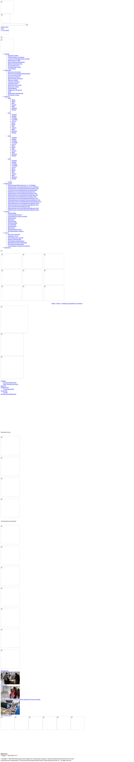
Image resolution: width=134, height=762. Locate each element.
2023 (9, 159)
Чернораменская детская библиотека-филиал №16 (23, 203)
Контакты (7, 247)
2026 (9, 98)
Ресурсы (7, 211)
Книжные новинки (14, 77)
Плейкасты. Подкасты (15, 90)
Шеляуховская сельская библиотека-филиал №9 (23, 195)
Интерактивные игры (15, 229)
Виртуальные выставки (15, 78)
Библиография (12, 223)
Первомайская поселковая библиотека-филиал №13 (24, 200)
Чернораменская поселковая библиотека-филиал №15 (24, 201)
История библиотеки (9, 382)
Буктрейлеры (12, 224)
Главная (6, 54)
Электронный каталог (15, 214)
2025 (9, 113)
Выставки (11, 219)
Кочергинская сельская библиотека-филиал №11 (23, 198)
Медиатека (11, 228)
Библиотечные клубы (14, 85)
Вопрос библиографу (14, 239)
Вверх (54, 303)
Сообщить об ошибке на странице (71, 303)
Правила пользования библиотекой (19, 73)
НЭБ (9, 91)
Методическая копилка (15, 63)
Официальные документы (16, 57)
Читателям (7, 70)
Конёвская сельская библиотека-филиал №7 (21, 191)
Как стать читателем (14, 72)
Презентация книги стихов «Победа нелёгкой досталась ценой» (20, 699)
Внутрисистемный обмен (16, 244)
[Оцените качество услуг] (1, 251)
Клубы (5, 392)
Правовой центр (13, 83)
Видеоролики (12, 226)
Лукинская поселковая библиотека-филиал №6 (22, 190)
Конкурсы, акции (13, 86)
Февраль (14, 108)
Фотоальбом (4, 671)
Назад (59, 303)
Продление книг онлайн (15, 237)
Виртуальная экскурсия (10, 384)
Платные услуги (13, 236)
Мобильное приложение (15, 93)
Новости (7, 96)
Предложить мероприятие (16, 241)
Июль (13, 100)
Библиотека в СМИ (14, 60)
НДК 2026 (4, 685)
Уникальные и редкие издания (17, 216)
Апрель (14, 104)
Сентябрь (15, 119)
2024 (9, 136)
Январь (14, 109)
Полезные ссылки (13, 95)
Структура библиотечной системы (19, 59)
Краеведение (12, 218)
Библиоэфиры (12, 88)
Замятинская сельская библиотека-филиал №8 (22, 193)
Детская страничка (14, 82)
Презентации (12, 221)
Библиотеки (8, 183)
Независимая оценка (14, 67)
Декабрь (14, 114)
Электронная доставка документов (19, 246)
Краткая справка (13, 55)
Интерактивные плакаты (16, 231)
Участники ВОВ (8, 389)
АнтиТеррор (12, 68)
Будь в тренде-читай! (14, 75)
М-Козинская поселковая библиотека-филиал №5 (23, 188)
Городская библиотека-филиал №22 (19, 206)
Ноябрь (14, 116)
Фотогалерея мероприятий (16, 62)
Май (13, 103)
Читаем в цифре (13, 80)
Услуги (6, 233)
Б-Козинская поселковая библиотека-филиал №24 (23, 210)
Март (13, 106)
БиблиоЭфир (12, 213)
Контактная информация (8, 394)
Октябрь (14, 118)
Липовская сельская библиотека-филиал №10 (22, 196)
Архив (10, 182)
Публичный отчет (13, 65)
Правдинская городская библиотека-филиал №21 (23, 205)
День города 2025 (6, 715)
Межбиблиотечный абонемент (17, 242)
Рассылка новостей (14, 234)
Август (14, 121)
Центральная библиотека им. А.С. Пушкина (22, 185)
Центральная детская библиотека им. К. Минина (23, 187)
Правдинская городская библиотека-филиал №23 (23, 208)
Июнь (13, 101)
